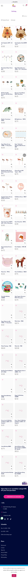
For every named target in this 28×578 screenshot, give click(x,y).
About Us (3, 550)
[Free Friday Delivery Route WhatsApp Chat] (25, 482)
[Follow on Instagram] (5, 519)
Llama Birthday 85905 (6, 446)
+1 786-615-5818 (6, 515)
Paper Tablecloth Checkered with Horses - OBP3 (20, 145)
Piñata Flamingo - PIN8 (6, 346)
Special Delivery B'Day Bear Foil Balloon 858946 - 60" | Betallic (20, 448)
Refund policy (4, 557)
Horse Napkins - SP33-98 (20, 246)
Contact (2, 547)
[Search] (23, 6)
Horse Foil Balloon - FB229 (20, 271)
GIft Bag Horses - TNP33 (20, 119)
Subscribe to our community (14, 496)
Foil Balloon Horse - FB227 (20, 196)
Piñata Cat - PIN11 (18, 346)
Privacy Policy (4, 555)
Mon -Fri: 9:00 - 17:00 (5, 528)
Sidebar (25, 16)
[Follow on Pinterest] (8, 519)
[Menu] (4, 5)
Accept (14, 575)
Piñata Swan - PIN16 (19, 321)
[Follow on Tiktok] (10, 519)
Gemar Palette (4, 552)
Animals (13, 20)
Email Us (15, 2)
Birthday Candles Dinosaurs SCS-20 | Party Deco (6, 94)
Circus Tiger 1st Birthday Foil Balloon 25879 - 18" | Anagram (20, 422)
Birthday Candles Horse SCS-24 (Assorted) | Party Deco (7, 172)
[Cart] (26, 6)
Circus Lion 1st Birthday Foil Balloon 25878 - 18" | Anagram (6, 422)
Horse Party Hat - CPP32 (20, 221)
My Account (3, 545)
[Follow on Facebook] (2, 519)
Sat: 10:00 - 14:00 (4, 531)
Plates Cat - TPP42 (5, 271)
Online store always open (6, 534)
